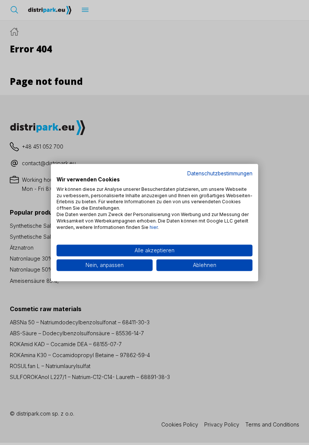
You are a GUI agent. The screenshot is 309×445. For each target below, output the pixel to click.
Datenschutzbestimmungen (219, 173)
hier (154, 227)
